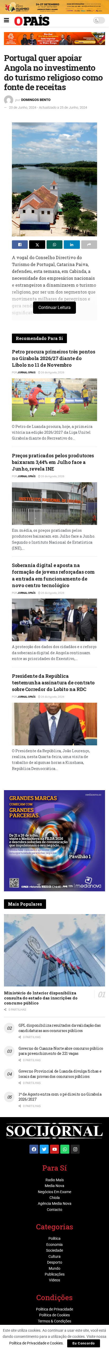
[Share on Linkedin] (72, 244)
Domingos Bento (36, 100)
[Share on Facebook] (20, 244)
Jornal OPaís (26, 476)
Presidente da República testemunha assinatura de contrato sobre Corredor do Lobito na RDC (53, 682)
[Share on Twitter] (37, 244)
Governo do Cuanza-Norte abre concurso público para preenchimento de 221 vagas (61, 1051)
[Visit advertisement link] (54, 42)
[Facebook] (33, 1149)
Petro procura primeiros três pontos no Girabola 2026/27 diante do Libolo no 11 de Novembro (53, 358)
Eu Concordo (83, 1343)
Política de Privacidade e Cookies (36, 1343)
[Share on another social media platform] (89, 244)
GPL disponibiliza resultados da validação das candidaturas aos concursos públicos (60, 1028)
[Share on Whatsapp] (54, 244)
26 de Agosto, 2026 (52, 372)
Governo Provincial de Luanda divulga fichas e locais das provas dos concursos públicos (60, 1074)
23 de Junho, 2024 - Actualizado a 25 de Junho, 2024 (48, 107)
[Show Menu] (6, 20)
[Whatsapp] (64, 1149)
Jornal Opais (26, 372)
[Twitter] (44, 1149)
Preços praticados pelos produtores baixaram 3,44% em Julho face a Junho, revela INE (53, 462)
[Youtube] (54, 1149)
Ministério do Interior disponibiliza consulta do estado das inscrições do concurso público (40, 998)
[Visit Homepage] (31, 20)
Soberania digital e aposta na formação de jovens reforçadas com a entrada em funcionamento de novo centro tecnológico (53, 575)
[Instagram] (75, 1149)
